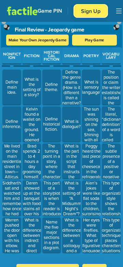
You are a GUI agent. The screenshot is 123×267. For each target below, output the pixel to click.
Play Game (94, 40)
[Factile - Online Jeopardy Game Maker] (22, 11)
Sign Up (90, 11)
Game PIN (50, 11)
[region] (61, 140)
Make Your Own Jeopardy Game (38, 40)
